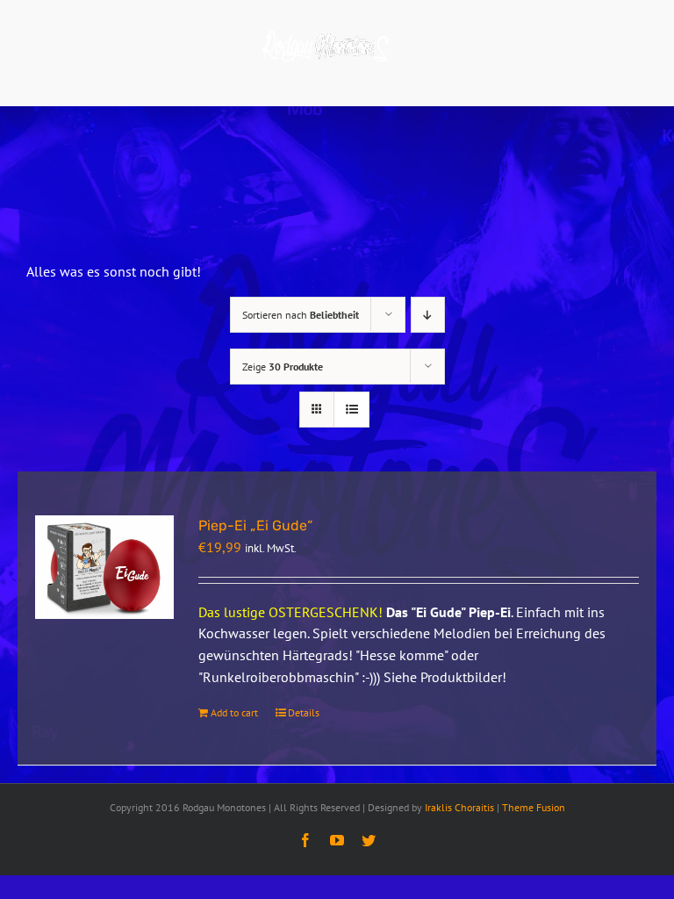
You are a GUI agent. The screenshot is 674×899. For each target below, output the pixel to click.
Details (303, 712)
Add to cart (234, 712)
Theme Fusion (533, 807)
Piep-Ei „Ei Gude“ (255, 525)
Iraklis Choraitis (459, 807)
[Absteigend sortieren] (428, 315)
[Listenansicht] (351, 409)
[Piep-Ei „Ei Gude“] (104, 567)
